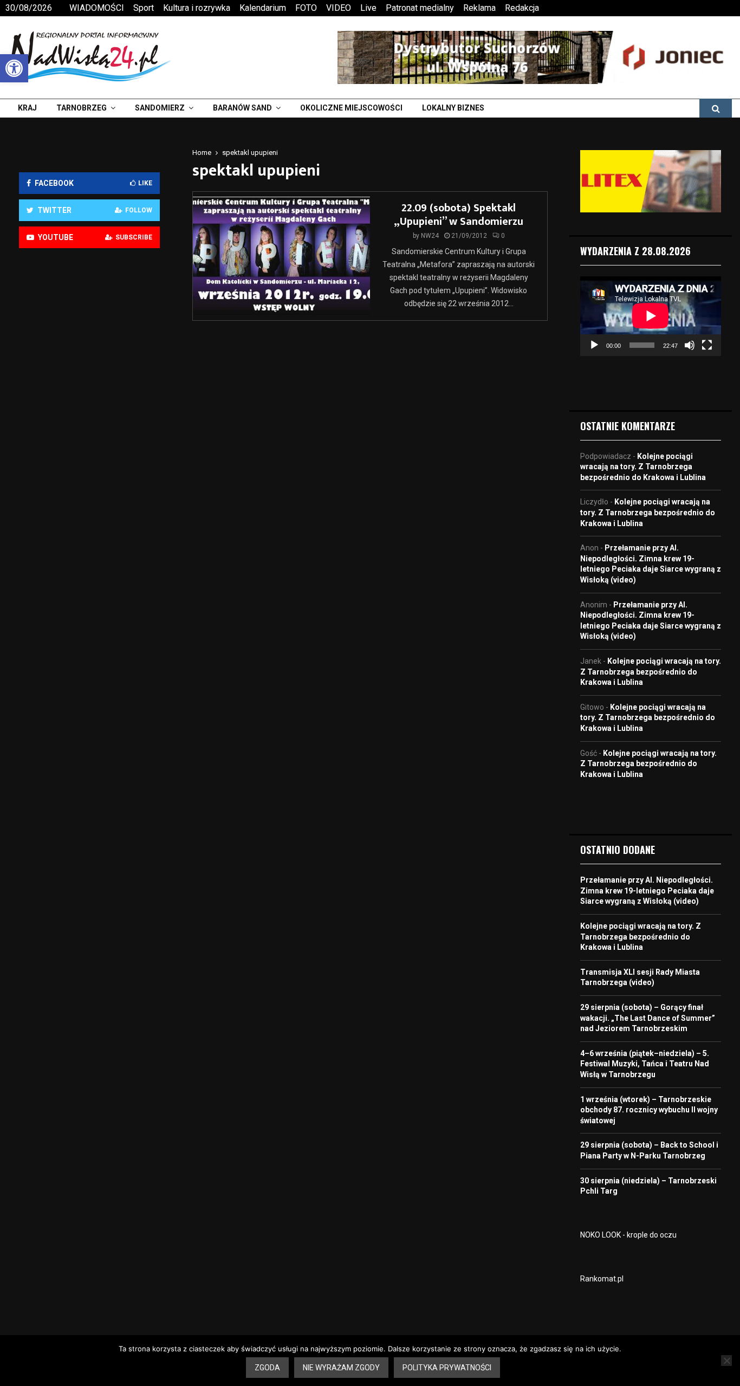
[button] (14, 68)
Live (368, 8)
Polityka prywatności (447, 1367)
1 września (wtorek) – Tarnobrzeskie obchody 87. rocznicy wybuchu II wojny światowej (649, 1110)
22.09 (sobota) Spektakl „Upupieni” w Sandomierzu (458, 215)
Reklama (479, 8)
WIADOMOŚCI (96, 8)
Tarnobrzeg (81, 107)
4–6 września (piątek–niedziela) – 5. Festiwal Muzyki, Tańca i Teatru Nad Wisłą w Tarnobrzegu (644, 1064)
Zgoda (267, 1367)
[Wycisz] (689, 345)
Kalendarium (262, 8)
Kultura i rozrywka (196, 8)
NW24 (430, 235)
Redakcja (522, 8)
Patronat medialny (420, 8)
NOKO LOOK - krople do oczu (628, 1234)
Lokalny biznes (453, 107)
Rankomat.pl (602, 1278)
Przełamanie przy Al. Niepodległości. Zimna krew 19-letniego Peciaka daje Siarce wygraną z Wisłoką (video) (647, 890)
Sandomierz (160, 107)
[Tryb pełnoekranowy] (707, 345)
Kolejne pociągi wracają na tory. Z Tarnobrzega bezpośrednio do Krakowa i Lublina (643, 467)
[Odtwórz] (594, 345)
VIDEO (338, 8)
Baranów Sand (242, 107)
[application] (650, 315)
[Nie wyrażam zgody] (726, 1360)
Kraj (27, 107)
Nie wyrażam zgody (341, 1367)
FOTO (306, 8)
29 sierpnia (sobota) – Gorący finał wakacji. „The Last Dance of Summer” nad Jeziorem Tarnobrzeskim (647, 1018)
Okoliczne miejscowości (351, 107)
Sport (143, 8)
